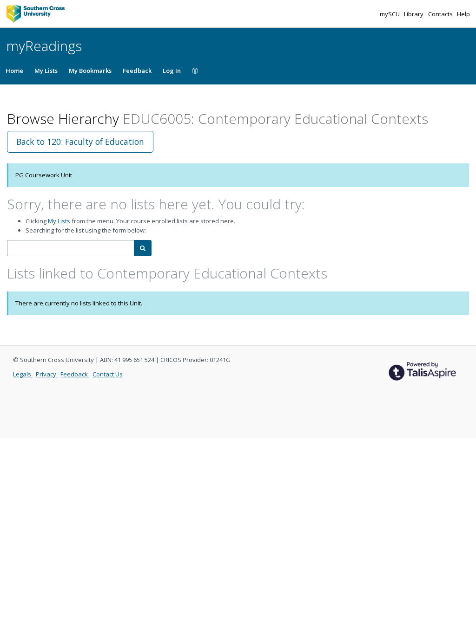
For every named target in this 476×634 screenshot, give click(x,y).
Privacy (47, 374)
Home (14, 70)
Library (414, 14)
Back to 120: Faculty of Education (80, 141)
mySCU (390, 14)
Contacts (441, 14)
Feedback (137, 70)
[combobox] (70, 248)
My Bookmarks (90, 70)
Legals (23, 374)
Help (463, 14)
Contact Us (108, 374)
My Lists (46, 70)
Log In (172, 70)
